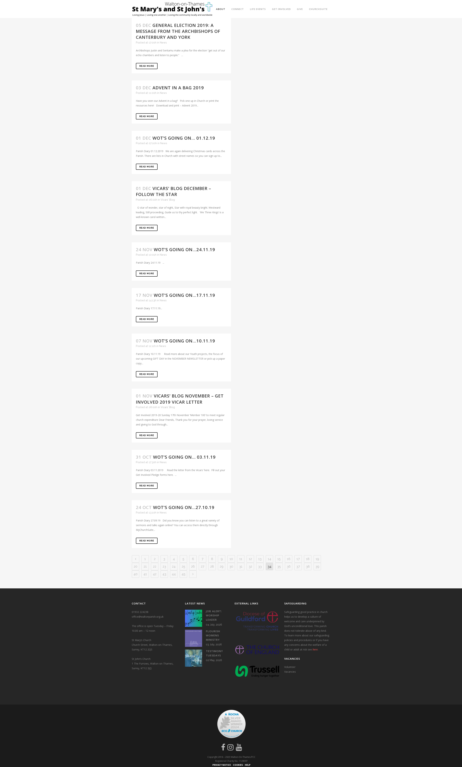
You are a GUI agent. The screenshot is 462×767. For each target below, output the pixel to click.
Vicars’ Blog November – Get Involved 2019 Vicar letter (180, 399)
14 (269, 559)
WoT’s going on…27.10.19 (183, 507)
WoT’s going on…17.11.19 (184, 295)
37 (298, 566)
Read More (146, 66)
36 (289, 566)
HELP (247, 764)
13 (259, 559)
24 (174, 566)
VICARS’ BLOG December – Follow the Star (173, 191)
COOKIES (238, 764)
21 (145, 566)
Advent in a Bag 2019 (178, 88)
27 (202, 566)
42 (154, 574)
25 (183, 566)
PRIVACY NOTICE (221, 764)
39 (317, 566)
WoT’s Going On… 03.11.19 (184, 457)
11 (240, 559)
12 (250, 559)
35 (279, 566)
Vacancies (290, 671)
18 (308, 559)
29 (221, 566)
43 (164, 574)
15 (279, 559)
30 (231, 566)
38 (308, 566)
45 (183, 574)
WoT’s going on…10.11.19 (184, 341)
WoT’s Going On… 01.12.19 (183, 138)
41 (145, 574)
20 (135, 566)
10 (231, 559)
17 (298, 559)
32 (250, 566)
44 (174, 574)
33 (260, 566)
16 (288, 559)
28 (212, 566)
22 (154, 566)
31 (240, 566)
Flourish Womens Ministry (213, 635)
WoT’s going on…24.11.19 (184, 249)
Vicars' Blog (168, 199)
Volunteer (289, 667)
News (163, 42)
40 (136, 574)
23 (164, 566)
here (315, 649)
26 (193, 566)
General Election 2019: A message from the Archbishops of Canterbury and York (178, 31)
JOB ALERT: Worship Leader (214, 615)
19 (317, 559)
